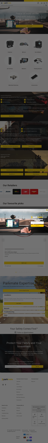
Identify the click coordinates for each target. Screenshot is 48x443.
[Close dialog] (46, 210)
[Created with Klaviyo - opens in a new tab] (24, 233)
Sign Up (37, 225)
